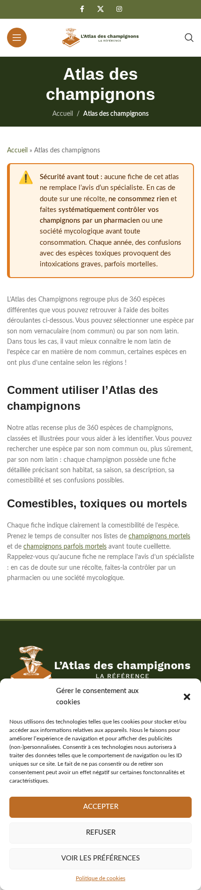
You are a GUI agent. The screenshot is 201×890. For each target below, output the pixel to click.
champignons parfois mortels (65, 546)
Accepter (100, 806)
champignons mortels (159, 536)
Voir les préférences (100, 858)
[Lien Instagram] (119, 9)
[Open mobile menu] (16, 37)
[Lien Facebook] (82, 9)
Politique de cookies (100, 878)
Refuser (100, 832)
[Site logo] (100, 37)
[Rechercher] (189, 37)
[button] (187, 696)
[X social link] (100, 9)
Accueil (62, 114)
